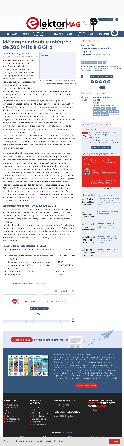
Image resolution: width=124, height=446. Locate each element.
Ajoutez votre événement (101, 147)
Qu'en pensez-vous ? (39, 308)
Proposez (36, 422)
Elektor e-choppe (40, 419)
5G (104, 62)
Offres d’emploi (39, 425)
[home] (8, 34)
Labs (90, 34)
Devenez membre (105, 19)
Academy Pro (81, 34)
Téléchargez (114, 111)
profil (95, 100)
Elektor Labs (38, 416)
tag (95, 103)
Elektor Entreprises (100, 111)
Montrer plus (114, 114)
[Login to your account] (116, 19)
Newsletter (103, 34)
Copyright (11, 416)
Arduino (96, 108)
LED (103, 108)
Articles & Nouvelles (38, 34)
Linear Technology (89, 62)
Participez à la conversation (102, 76)
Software (105, 114)
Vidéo (69, 34)
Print (102, 87)
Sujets (15, 34)
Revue (26, 34)
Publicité (10, 422)
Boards (96, 114)
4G (100, 62)
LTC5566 (9, 57)
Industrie (58, 34)
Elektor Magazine (40, 413)
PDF (108, 108)
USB (114, 108)
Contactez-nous (14, 419)
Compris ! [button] (115, 441)
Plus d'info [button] (58, 441)
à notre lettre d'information (41, 339)
